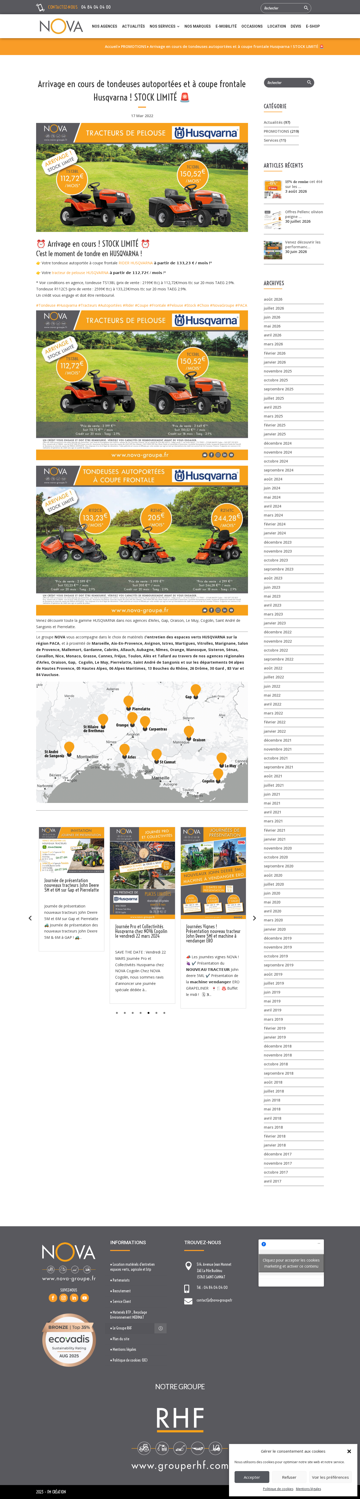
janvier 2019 (275, 1037)
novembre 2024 (278, 452)
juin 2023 (272, 587)
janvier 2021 (275, 839)
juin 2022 (272, 686)
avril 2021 (272, 812)
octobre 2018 (276, 1063)
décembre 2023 (277, 542)
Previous (30, 917)
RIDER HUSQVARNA (136, 262)
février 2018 (274, 1136)
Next (254, 917)
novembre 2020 (278, 848)
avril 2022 (272, 704)
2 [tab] (125, 1013)
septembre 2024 (278, 470)
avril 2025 (272, 407)
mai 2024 (272, 497)
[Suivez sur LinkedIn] (74, 1298)
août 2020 (273, 875)
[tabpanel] (71, 915)
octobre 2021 (276, 758)
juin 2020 (272, 893)
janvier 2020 (275, 929)
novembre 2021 (278, 749)
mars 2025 (273, 416)
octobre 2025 (276, 380)
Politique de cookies (278, 1489)
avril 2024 (272, 506)
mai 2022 (272, 695)
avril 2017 (272, 1181)
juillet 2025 (274, 398)
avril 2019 (272, 1009)
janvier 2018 (275, 1145)
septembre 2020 (278, 865)
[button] (349, 1451)
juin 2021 (272, 794)
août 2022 (273, 668)
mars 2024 (273, 515)
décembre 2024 (277, 443)
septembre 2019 (278, 964)
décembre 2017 (277, 1153)
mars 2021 (273, 820)
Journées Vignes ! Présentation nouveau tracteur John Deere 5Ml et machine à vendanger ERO (142, 934)
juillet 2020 (274, 884)
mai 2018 (272, 1108)
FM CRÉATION (56, 1492)
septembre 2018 (278, 1073)
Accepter (252, 1477)
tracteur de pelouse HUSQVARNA (80, 272)
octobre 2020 (276, 857)
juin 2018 (272, 1100)
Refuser (289, 1477)
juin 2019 (272, 992)
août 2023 (273, 577)
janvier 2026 (275, 362)
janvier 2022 (275, 731)
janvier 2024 (275, 532)
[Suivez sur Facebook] (53, 1298)
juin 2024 (272, 487)
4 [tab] (141, 1013)
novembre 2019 (278, 947)
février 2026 (274, 353)
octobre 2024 (276, 461)
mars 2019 (273, 1019)
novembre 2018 (278, 1055)
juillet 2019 (274, 983)
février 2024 (274, 524)
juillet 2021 (274, 785)
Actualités (273, 122)
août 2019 (273, 974)
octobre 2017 (276, 1172)
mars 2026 (273, 343)
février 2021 (274, 830)
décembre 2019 (277, 938)
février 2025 (274, 425)
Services (271, 140)
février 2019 (274, 1028)
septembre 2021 (278, 767)
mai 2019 (272, 1001)
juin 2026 (272, 317)
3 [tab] (133, 1013)
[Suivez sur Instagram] (63, 1298)
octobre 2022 (276, 650)
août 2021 (273, 775)
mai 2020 (272, 902)
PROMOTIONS (276, 131)
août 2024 (273, 479)
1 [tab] (117, 1013)
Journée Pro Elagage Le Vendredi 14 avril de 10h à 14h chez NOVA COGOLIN (212, 931)
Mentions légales (308, 1489)
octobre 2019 (276, 956)
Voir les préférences (330, 1477)
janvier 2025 (275, 433)
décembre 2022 (277, 631)
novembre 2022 (278, 641)
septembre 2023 (278, 569)
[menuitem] (105, 26)
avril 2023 (272, 605)
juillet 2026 (274, 308)
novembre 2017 (278, 1163)
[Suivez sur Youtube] (84, 1298)
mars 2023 (273, 614)
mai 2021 (272, 803)
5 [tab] (148, 1013)
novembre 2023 (278, 551)
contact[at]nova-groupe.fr (214, 1300)
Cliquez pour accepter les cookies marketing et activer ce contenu (291, 1263)
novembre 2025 (278, 371)
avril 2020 (272, 911)
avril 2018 (272, 1118)
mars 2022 (273, 713)
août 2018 (273, 1082)
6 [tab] (156, 1013)
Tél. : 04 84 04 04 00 (212, 1287)
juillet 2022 (274, 676)
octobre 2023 (276, 560)
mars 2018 (273, 1127)
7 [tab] (164, 1013)
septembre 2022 (278, 659)
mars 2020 (273, 919)
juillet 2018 (274, 1091)
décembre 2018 (277, 1046)
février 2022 (274, 721)
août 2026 (273, 299)
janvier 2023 (275, 623)
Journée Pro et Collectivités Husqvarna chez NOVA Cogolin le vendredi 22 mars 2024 (70, 931)
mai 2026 (272, 326)
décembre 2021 (277, 740)
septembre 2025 (278, 388)
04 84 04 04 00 (96, 7)
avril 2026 (272, 334)
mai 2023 (272, 596)
